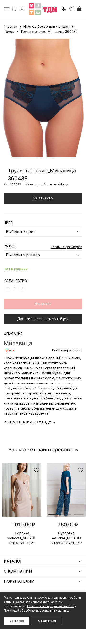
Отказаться (47, 621)
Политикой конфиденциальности (50, 606)
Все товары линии (67, 350)
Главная (10, 26)
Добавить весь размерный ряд (43, 319)
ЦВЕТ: (8, 223)
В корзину (43, 303)
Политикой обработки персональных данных (36, 610)
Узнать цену (43, 198)
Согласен (17, 621)
